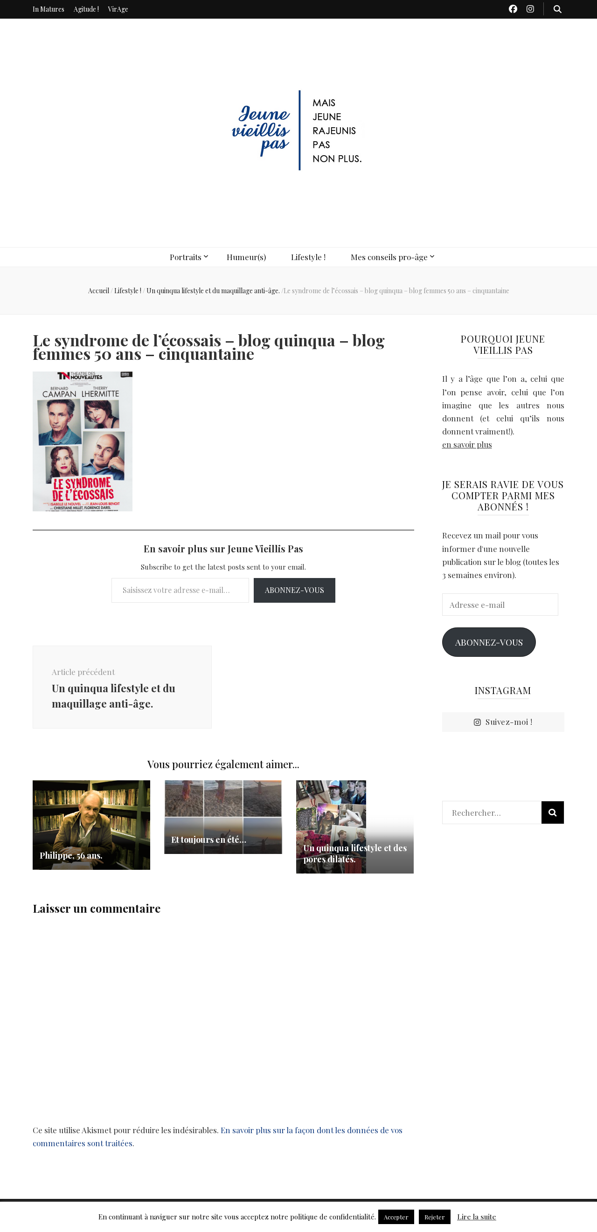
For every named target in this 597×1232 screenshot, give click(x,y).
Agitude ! (86, 9)
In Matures (48, 9)
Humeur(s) (246, 257)
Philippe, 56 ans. (71, 855)
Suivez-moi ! (509, 721)
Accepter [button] (396, 1217)
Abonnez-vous (294, 590)
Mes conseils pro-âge (389, 257)
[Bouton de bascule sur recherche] (558, 8)
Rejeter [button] (434, 1217)
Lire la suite (476, 1216)
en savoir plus (467, 444)
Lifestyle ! (308, 257)
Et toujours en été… (208, 839)
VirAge (118, 9)
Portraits (185, 257)
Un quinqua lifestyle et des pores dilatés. (355, 853)
